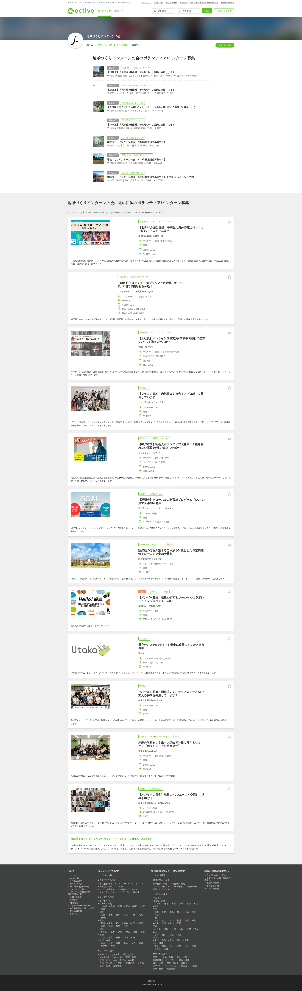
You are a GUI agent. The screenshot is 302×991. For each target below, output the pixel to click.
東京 (141, 915)
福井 (126, 923)
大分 (133, 943)
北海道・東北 (106, 903)
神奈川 (104, 917)
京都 (120, 932)
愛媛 (172, 934)
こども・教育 (113, 954)
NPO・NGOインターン (134, 884)
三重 (126, 926)
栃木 (111, 915)
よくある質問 (76, 881)
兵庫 (135, 932)
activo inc (146, 984)
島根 (118, 937)
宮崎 (141, 943)
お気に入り (158, 2)
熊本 (126, 943)
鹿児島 (104, 946)
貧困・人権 (105, 960)
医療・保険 (105, 966)
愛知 (118, 926)
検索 (207, 11)
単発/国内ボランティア (110, 884)
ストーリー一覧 (77, 889)
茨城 (103, 915)
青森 (113, 906)
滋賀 (113, 932)
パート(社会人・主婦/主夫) (184, 886)
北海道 (104, 906)
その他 (140, 963)
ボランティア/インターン (112, 45)
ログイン (74, 914)
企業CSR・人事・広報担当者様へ (204, 2)
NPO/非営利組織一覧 (79, 886)
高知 (179, 934)
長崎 (118, 943)
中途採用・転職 (178, 884)
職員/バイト (120, 11)
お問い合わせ (76, 897)
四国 (155, 932)
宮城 (128, 906)
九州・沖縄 (105, 940)
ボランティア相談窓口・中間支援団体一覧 (81, 893)
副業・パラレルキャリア (164, 889)
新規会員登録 (76, 911)
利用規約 (74, 903)
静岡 (111, 926)
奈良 (143, 932)
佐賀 (111, 943)
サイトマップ (76, 884)
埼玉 (126, 915)
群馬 (118, 915)
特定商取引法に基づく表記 (82, 908)
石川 (118, 923)
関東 (102, 912)
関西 (102, 929)
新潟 (103, 923)
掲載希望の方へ (227, 2)
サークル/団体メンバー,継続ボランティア (119, 889)
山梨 (133, 923)
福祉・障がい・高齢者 (123, 960)
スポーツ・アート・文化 (111, 963)
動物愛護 (117, 966)
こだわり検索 (223, 11)
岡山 (126, 937)
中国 (102, 934)
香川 (164, 934)
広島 (133, 937)
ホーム (90, 45)
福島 (103, 909)
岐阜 (103, 926)
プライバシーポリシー (80, 905)
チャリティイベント (109, 892)
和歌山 (104, 932)
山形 (143, 906)
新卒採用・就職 (160, 884)
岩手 (120, 906)
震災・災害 (128, 954)
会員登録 (183, 2)
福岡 (103, 943)
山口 (103, 937)
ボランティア (104, 11)
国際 (102, 954)
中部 (102, 920)
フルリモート (159, 898)
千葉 (133, 915)
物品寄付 (137, 892)
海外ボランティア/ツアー (111, 886)
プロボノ (126, 892)
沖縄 (113, 946)
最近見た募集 (171, 2)
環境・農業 (131, 957)
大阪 (128, 932)
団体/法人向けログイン (217, 875)
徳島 (156, 934)
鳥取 (111, 937)
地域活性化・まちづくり (111, 957)
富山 (111, 923)
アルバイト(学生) (161, 886)
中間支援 (130, 963)
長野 (141, 923)
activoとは (146, 2)
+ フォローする (225, 45)
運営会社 (74, 900)
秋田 (135, 906)
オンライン (105, 901)
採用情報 (151, 981)
